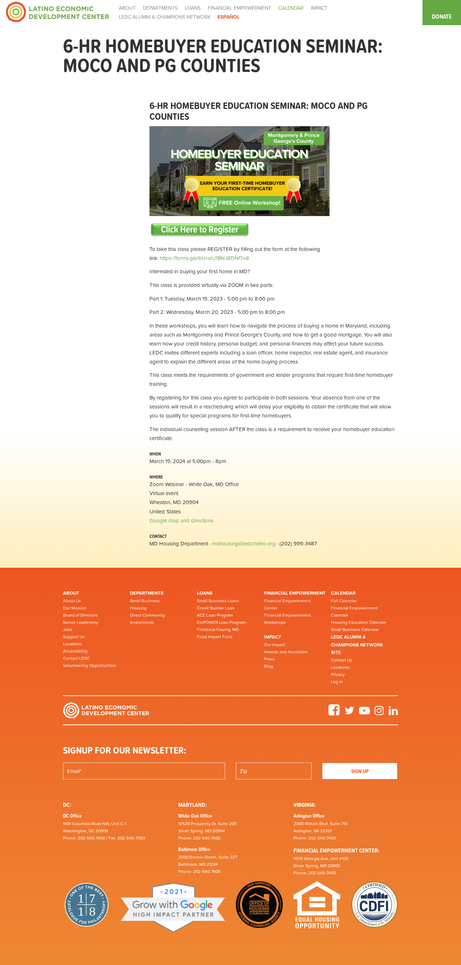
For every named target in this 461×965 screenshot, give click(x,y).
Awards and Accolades (286, 652)
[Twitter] (349, 713)
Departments (147, 593)
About (71, 593)
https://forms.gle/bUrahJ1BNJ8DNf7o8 (204, 258)
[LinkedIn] (393, 713)
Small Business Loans (218, 601)
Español (229, 16)
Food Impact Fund (214, 637)
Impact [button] (319, 8)
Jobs (67, 629)
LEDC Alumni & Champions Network (164, 16)
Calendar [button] (291, 8)
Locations (72, 644)
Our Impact (274, 644)
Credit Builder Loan (215, 608)
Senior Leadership (80, 622)
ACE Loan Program (215, 615)
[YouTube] (364, 713)
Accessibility (75, 651)
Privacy (338, 674)
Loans (204, 593)
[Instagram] (379, 713)
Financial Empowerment (295, 593)
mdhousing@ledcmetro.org (244, 543)
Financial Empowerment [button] (239, 8)
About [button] (127, 8)
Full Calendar (344, 601)
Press (269, 659)
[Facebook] (334, 713)
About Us (72, 601)
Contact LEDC (76, 658)
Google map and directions (181, 520)
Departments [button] (160, 8)
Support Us (74, 637)
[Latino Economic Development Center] (57, 11)
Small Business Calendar (355, 629)
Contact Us (341, 660)
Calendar (343, 593)
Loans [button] (193, 8)
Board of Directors (80, 615)
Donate (442, 16)
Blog (268, 666)
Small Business (145, 601)
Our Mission (74, 608)
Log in (337, 681)
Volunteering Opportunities (89, 665)
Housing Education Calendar (358, 622)
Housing (138, 608)
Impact (272, 637)
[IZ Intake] (199, 229)
